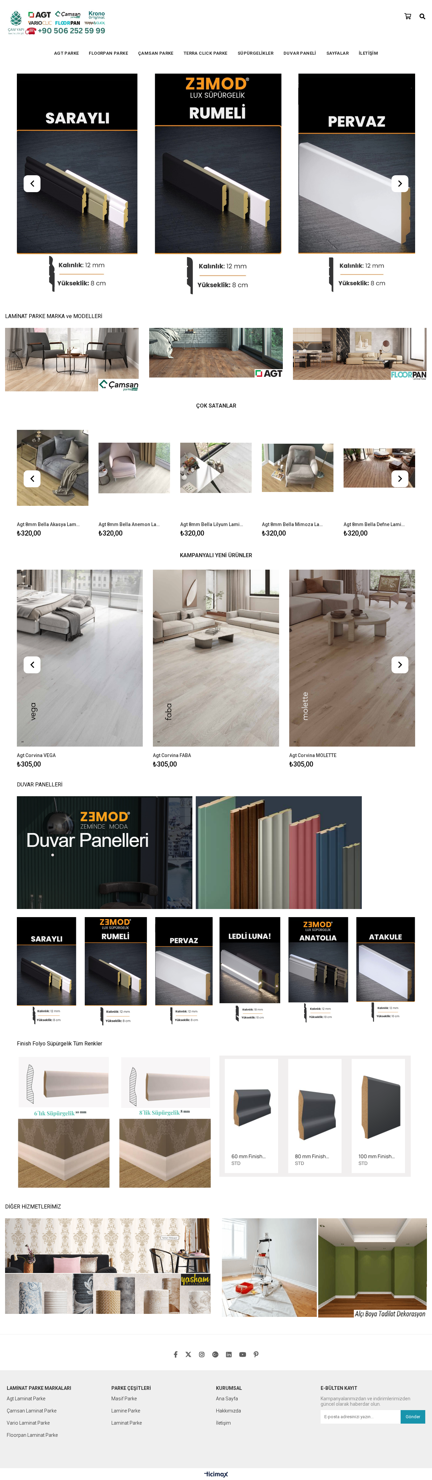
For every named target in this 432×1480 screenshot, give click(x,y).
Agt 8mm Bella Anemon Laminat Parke (130, 303)
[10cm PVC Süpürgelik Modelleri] (317, 750)
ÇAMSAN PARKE (155, 53)
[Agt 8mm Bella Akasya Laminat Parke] (52, 247)
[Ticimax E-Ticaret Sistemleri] (216, 1253)
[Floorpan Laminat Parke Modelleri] (360, 133)
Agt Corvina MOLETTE (312, 534)
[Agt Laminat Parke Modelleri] (216, 132)
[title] (115, 901)
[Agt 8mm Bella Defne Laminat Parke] (379, 247)
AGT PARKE (66, 53)
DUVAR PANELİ (300, 53)
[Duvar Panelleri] (216, 632)
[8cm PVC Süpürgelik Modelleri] (115, 752)
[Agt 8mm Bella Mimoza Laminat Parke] (297, 247)
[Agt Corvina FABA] (216, 436)
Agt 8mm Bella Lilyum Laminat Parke (211, 303)
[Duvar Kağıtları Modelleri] (108, 1045)
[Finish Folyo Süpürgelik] (317, 895)
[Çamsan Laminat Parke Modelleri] (72, 139)
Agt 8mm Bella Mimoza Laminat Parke (293, 303)
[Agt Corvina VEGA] (80, 436)
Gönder (413, 1195)
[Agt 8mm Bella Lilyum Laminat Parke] (216, 247)
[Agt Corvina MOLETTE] (352, 436)
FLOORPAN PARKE (108, 53)
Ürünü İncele (68, 255)
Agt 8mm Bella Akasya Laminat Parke (48, 303)
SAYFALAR (337, 53)
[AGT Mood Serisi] (216, 76)
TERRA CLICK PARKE (205, 53)
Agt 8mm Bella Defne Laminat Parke (375, 303)
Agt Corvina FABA (172, 534)
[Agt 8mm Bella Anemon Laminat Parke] (134, 247)
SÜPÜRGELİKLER (255, 53)
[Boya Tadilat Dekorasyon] (324, 1048)
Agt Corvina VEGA (36, 534)
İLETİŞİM (368, 53)
